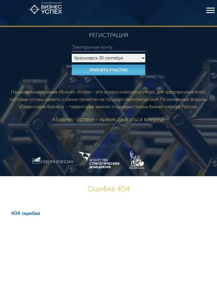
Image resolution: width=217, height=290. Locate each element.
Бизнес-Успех (45, 13)
